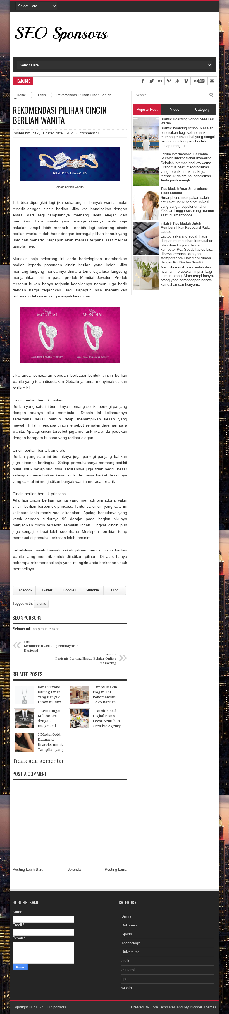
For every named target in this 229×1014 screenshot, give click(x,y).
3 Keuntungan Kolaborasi (76, 81)
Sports (126, 934)
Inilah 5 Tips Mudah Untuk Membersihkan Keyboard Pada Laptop (185, 228)
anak (125, 961)
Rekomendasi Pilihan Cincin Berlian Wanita (60, 115)
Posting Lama (116, 869)
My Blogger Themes (200, 1007)
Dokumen (129, 925)
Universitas (130, 952)
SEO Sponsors (60, 33)
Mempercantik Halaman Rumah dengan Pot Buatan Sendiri (186, 260)
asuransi (128, 970)
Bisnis (41, 95)
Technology (130, 943)
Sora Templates (163, 1007)
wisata (126, 988)
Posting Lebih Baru (28, 869)
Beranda (74, 869)
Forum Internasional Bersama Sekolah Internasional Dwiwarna (186, 156)
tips (124, 979)
